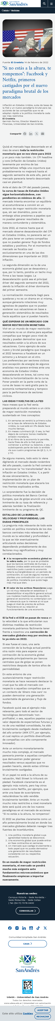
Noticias (15, 10)
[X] (36, 133)
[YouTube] (31, 928)
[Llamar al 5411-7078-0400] (27, 987)
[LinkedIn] (30, 133)
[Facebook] (24, 133)
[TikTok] (38, 928)
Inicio (6, 10)
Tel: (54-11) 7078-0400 (21, 903)
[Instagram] (17, 928)
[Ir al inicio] (14, 3)
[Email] (42, 133)
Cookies (28, 1013)
